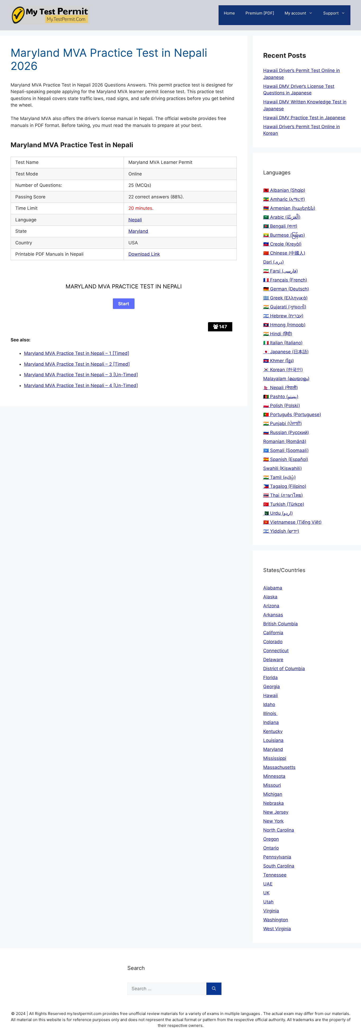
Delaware (273, 659)
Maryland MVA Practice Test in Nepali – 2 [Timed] (77, 364)
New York (273, 821)
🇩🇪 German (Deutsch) (286, 289)
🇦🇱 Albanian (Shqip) (284, 190)
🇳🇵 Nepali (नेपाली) (280, 387)
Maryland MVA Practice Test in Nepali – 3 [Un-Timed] (81, 374)
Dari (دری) (273, 262)
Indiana (271, 722)
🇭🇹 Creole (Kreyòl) (282, 244)
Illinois (270, 713)
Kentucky (273, 731)
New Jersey (275, 812)
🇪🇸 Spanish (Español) (285, 459)
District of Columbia (284, 668)
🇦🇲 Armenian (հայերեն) (289, 208)
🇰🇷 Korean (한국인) (283, 369)
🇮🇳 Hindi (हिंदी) (277, 333)
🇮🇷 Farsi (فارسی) (280, 271)
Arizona (271, 605)
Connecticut (276, 650)
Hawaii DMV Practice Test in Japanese (304, 117)
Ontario (271, 848)
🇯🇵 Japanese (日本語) (286, 351)
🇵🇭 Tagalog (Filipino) (284, 486)
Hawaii (270, 695)
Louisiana (273, 740)
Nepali (135, 219)
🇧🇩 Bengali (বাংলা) (280, 226)
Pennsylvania (277, 857)
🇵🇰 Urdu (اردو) (278, 513)
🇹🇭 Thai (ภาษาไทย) (283, 495)
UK (266, 892)
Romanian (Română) (284, 441)
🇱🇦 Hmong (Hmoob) (284, 324)
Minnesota (274, 776)
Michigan (272, 794)
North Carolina (278, 830)
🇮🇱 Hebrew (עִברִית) (283, 315)
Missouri (272, 785)
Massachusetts (279, 767)
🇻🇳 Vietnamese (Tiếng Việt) (292, 522)
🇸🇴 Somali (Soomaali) (286, 450)
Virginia (271, 910)
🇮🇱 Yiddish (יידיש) (281, 531)
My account (295, 13)
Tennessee (274, 875)
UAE (267, 884)
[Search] (213, 989)
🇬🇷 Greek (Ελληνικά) (285, 298)
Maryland (138, 231)
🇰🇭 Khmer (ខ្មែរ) (278, 360)
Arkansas (273, 614)
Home (229, 13)
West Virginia (277, 928)
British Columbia (280, 623)
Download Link (144, 254)
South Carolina (278, 866)
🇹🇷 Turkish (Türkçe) (283, 504)
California (273, 632)
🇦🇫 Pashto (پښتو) (280, 396)
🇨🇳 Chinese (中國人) (284, 253)
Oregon (271, 839)
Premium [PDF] (260, 13)
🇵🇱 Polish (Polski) (281, 405)
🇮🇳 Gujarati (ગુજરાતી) (284, 306)
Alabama (272, 587)
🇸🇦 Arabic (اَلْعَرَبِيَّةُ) (281, 217)
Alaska (270, 596)
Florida (270, 677)
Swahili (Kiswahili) (282, 468)
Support (331, 13)
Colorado (273, 641)
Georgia (271, 686)
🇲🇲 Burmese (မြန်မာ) (284, 235)
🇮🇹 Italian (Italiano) (283, 342)
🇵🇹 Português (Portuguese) (292, 414)
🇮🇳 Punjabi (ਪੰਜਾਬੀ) (282, 423)
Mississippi (274, 758)
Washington (275, 919)
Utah (268, 901)
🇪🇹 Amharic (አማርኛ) (284, 199)
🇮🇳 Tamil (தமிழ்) (279, 477)
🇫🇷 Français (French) (285, 280)
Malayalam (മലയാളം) (286, 378)
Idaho (269, 704)
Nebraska (273, 803)
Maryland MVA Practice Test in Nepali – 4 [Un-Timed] (81, 385)
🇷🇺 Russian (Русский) (286, 432)
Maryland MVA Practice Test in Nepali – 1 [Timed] (76, 353)
